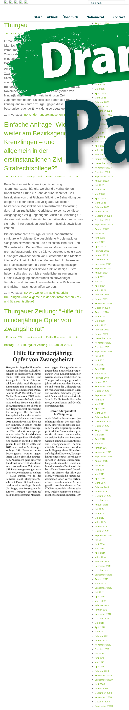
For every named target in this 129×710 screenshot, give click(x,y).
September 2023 (104, 176)
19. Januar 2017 (14, 176)
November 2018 (103, 386)
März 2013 (100, 583)
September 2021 (103, 268)
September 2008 (104, 706)
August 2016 (101, 461)
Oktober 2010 (102, 649)
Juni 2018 (99, 399)
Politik (49, 176)
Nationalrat (96, 17)
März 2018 (100, 413)
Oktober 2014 (102, 531)
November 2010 (103, 645)
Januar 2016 (101, 491)
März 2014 (100, 557)
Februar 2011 (101, 636)
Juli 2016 (99, 465)
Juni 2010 (99, 658)
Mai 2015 (99, 518)
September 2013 (103, 575)
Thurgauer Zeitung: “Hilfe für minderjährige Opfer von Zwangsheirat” (43, 320)
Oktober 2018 (102, 391)
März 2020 (100, 325)
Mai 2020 (100, 321)
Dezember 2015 (103, 496)
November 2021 (103, 264)
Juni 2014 (100, 544)
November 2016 (103, 452)
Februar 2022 (102, 251)
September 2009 (104, 680)
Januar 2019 (101, 382)
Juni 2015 (99, 513)
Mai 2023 (100, 194)
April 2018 (100, 408)
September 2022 (104, 224)
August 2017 (101, 430)
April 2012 (100, 596)
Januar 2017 (101, 448)
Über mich (71, 17)
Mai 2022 (100, 242)
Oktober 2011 (102, 618)
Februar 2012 (102, 605)
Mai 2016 (99, 474)
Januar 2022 (101, 255)
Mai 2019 (99, 364)
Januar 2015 (101, 526)
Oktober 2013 (102, 570)
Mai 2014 (99, 548)
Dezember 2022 (103, 216)
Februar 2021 (102, 294)
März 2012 (100, 601)
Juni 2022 (100, 238)
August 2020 (102, 312)
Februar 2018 (102, 417)
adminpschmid (34, 176)
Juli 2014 (99, 540)
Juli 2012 (99, 592)
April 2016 (100, 478)
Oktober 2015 (102, 500)
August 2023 (102, 181)
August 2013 (101, 579)
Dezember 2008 (103, 693)
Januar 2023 (101, 211)
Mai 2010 (99, 662)
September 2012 (103, 588)
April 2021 (100, 286)
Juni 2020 (100, 316)
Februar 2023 (102, 207)
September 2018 (103, 395)
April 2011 (100, 627)
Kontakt (119, 17)
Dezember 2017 (103, 421)
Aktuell (52, 17)
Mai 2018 (99, 404)
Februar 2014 (102, 561)
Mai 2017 (99, 434)
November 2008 (103, 697)
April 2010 (100, 666)
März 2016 (100, 483)
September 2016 (103, 456)
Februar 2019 (102, 378)
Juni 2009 (100, 684)
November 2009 (103, 675)
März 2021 (100, 290)
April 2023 (100, 198)
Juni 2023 (100, 189)
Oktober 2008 (102, 701)
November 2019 (103, 343)
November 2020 (103, 303)
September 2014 (103, 535)
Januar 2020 (101, 334)
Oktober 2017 (102, 426)
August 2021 (101, 273)
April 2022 (100, 246)
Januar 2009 (101, 688)
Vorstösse (59, 176)
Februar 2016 (102, 487)
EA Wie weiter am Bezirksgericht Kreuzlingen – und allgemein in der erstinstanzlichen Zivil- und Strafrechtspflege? (42, 297)
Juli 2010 (99, 653)
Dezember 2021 (103, 259)
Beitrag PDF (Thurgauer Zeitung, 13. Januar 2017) (38, 345)
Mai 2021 (99, 281)
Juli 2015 (99, 509)
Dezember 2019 (103, 338)
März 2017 (100, 443)
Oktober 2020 (102, 308)
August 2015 (101, 504)
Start (38, 17)
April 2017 (100, 439)
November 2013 (103, 566)
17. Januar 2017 (14, 337)
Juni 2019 (99, 360)
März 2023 (100, 203)
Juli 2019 (99, 356)
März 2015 (100, 522)
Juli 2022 (99, 233)
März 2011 (100, 631)
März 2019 (100, 373)
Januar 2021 (101, 299)
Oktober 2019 (102, 347)
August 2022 (102, 229)
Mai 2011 (99, 623)
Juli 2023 (99, 185)
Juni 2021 (99, 277)
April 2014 (100, 553)
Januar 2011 (101, 640)
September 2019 (103, 351)
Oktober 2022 (102, 220)
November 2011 (103, 614)
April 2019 (100, 369)
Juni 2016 (99, 469)
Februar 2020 (102, 329)
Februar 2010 (102, 671)
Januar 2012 (101, 610)
